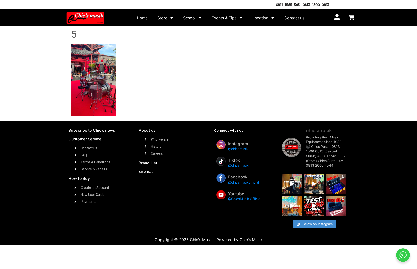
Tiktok (234, 160)
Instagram (238, 143)
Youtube (236, 193)
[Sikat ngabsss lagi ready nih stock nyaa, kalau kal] (336, 206)
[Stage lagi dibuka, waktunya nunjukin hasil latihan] (314, 184)
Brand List (148, 162)
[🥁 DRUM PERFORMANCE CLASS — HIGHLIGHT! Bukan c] (292, 206)
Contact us (294, 17)
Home (142, 17)
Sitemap (146, 171)
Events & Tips (224, 17)
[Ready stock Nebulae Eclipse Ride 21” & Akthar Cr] (314, 206)
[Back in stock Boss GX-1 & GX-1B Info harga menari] (336, 184)
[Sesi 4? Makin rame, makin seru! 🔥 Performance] (292, 184)
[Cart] (351, 18)
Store (162, 17)
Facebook (237, 177)
